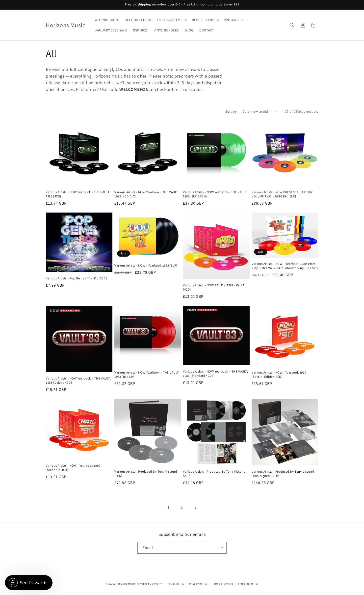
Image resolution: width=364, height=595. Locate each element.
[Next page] (195, 507)
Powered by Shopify (149, 583)
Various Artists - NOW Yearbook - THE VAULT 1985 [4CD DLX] (146, 194)
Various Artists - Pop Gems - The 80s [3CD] (76, 278)
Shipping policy (248, 583)
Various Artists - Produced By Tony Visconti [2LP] (214, 474)
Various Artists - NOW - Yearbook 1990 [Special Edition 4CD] (279, 375)
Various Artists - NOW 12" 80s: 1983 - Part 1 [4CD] (213, 287)
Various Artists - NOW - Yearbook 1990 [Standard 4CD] (73, 468)
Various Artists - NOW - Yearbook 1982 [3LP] (145, 266)
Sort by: (231, 111)
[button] (171, 20)
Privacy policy (198, 583)
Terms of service (222, 583)
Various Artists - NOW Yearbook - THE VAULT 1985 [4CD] (77, 194)
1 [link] (169, 507)
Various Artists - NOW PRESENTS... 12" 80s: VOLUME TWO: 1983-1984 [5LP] (282, 194)
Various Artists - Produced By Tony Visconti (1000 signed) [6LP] (283, 474)
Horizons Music (126, 583)
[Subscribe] (220, 548)
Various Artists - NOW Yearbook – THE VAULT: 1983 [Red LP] (147, 375)
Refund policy (175, 583)
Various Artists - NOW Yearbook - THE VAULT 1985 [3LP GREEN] (215, 194)
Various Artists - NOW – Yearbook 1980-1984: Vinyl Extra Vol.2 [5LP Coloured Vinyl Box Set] (285, 266)
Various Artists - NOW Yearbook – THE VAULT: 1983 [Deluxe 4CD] (78, 381)
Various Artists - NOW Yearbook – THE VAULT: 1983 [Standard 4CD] (215, 374)
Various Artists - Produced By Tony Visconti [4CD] (145, 474)
